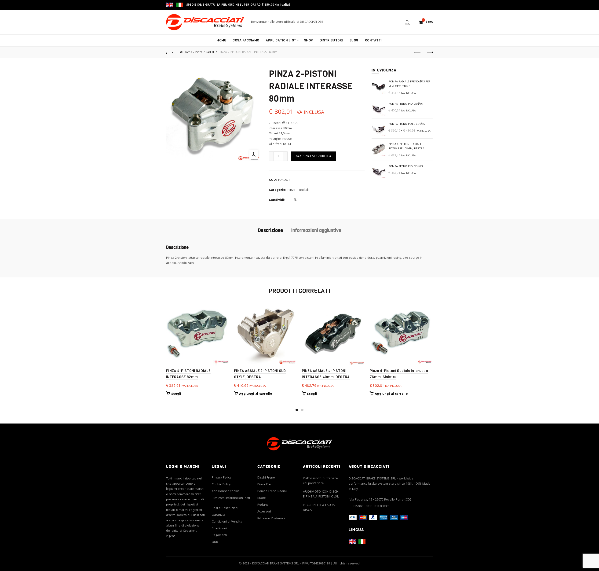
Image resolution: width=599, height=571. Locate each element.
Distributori (331, 40)
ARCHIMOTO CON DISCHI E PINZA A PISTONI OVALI (321, 494)
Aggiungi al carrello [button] (255, 394)
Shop (308, 40)
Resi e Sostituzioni (225, 508)
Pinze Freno (265, 484)
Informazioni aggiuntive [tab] (316, 230)
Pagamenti (219, 535)
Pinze (198, 52)
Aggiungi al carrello (313, 156)
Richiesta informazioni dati (231, 498)
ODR (215, 542)
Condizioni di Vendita (227, 521)
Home (221, 40)
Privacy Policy (221, 477)
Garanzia (218, 515)
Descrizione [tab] (270, 230)
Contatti (373, 40)
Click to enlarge (253, 154)
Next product (429, 52)
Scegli (176, 394)
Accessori (264, 511)
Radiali (210, 52)
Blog (354, 40)
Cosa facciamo (246, 40)
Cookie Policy (221, 484)
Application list (281, 40)
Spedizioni (219, 528)
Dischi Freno (266, 477)
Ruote (261, 498)
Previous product (418, 52)
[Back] (169, 52)
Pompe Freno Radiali (272, 491)
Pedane (263, 505)
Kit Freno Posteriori (271, 518)
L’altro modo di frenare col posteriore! (320, 481)
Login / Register (407, 22)
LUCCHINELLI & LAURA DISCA (319, 508)
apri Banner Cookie (226, 491)
